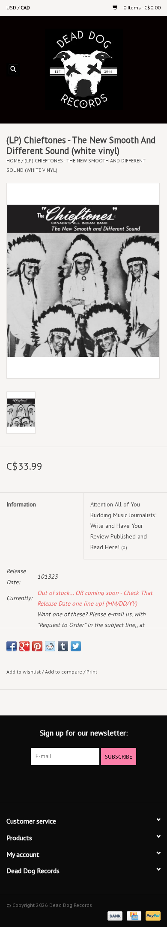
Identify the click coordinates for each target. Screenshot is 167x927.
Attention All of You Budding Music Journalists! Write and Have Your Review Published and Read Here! (123, 525)
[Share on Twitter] (76, 646)
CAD (25, 7)
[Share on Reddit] (50, 646)
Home (13, 160)
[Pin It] (37, 646)
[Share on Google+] (24, 646)
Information (21, 504)
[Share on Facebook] (11, 646)
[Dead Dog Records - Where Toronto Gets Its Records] (97, 69)
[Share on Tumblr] (63, 646)
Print (91, 671)
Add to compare (64, 671)
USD (12, 7)
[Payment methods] (114, 915)
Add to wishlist (23, 671)
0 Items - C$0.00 (141, 7)
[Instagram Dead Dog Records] (106, 782)
